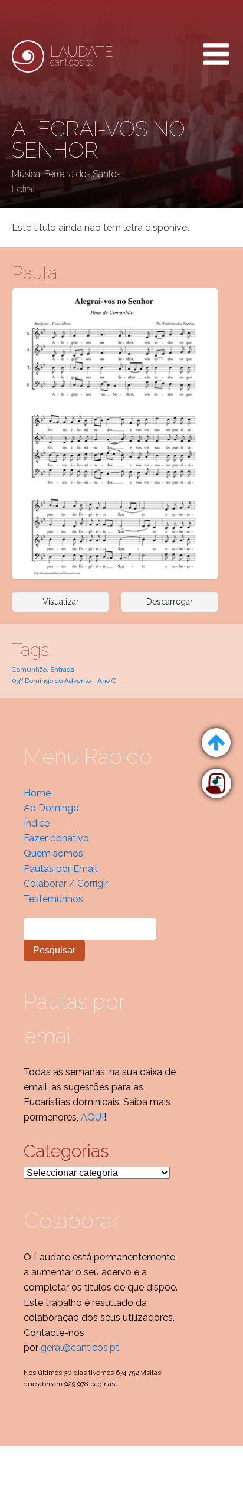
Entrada (62, 669)
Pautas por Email (60, 868)
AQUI (92, 1117)
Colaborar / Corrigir (66, 883)
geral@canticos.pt (80, 1347)
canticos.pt (81, 56)
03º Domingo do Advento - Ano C (64, 681)
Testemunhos (53, 898)
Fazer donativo (56, 838)
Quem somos (53, 853)
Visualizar (60, 601)
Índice (37, 823)
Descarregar (169, 601)
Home (37, 793)
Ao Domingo (51, 808)
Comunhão (29, 669)
